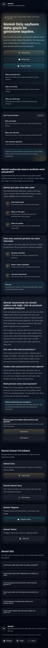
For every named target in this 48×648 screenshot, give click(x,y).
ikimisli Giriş (26, 53)
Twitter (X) (25, 538)
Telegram (9, 641)
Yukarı (33, 641)
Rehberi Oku (26, 59)
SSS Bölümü (24, 438)
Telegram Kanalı (25, 66)
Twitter (21, 641)
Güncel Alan (24, 432)
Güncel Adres (25, 497)
